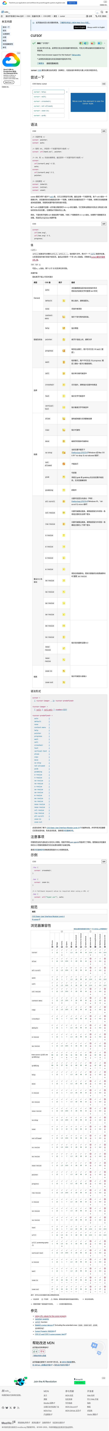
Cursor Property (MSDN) (44, 1331)
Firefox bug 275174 (79, 501)
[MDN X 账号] (10, 1407)
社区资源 (68, 1399)
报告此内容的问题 (61, 1365)
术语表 (89, 1411)
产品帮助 (47, 1414)
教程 (89, 1407)
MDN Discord (70, 1407)
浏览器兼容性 (8, 44)
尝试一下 (6, 27)
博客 (45, 1399)
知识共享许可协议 (62, 1427)
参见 (4, 47)
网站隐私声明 (23, 1422)
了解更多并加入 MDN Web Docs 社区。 (75, 23)
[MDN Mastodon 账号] (14, 1407)
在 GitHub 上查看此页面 (41, 1365)
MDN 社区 (69, 1395)
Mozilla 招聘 (48, 1403)
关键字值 (34, 273)
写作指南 (68, 1403)
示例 (4, 37)
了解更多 (40, 63)
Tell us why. (76, 55)
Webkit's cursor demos (43, 1325)
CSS (39, 70)
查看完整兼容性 (52, 63)
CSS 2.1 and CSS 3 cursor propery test (50, 1334)
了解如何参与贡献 (39, 1356)
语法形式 (36, 691)
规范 (4, 41)
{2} (64, 709)
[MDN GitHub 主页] (3, 1407)
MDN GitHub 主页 (72, 1411)
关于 (45, 1395)
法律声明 (45, 1422)
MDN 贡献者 (67, 1362)
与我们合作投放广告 (51, 1407)
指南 (89, 1403)
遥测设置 (35, 1422)
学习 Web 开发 (92, 1399)
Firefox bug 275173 (79, 452)
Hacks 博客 (91, 1414)
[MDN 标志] (6, 1391)
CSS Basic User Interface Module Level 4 (63, 828)
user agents (74, 842)
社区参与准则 (58, 1422)
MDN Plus (48, 1411)
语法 (4, 30)
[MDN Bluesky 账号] (7, 1407)
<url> (52, 197)
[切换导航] (106, 12)
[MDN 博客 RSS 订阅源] (18, 1407)
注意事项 (6, 34)
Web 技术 (91, 1395)
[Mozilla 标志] (8, 1422)
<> (34, 250)
